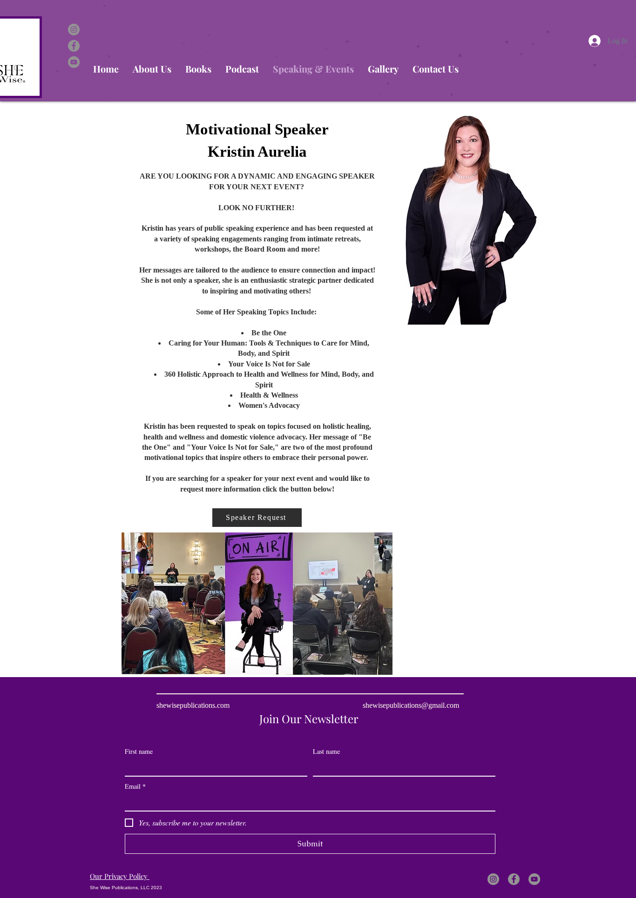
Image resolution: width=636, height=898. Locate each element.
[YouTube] (74, 62)
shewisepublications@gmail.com (411, 705)
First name (139, 751)
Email (135, 786)
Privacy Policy (119, 876)
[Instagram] (74, 29)
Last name (326, 751)
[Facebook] (74, 46)
